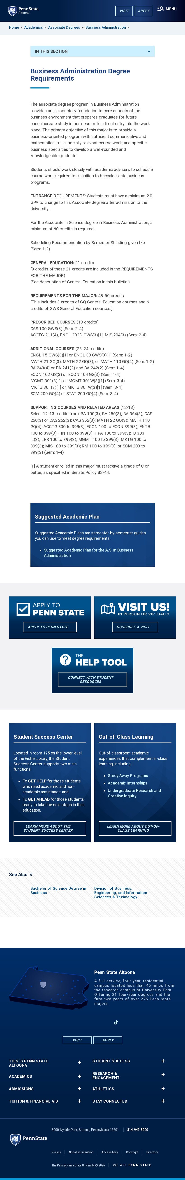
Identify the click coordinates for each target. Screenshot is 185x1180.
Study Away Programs (128, 775)
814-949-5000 (137, 1130)
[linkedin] (104, 1022)
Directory (152, 1152)
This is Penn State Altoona (28, 1063)
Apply (143, 11)
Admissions (21, 1089)
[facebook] (69, 1022)
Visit (124, 11)
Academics (33, 27)
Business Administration (106, 27)
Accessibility (110, 1152)
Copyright (132, 1152)
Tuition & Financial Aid (33, 1101)
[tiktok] (116, 1022)
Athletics (103, 1089)
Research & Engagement (106, 1075)
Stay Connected (109, 1101)
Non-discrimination (81, 1152)
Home (14, 27)
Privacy (56, 1152)
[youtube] (92, 1022)
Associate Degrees (64, 27)
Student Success (111, 1061)
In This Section (51, 51)
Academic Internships (127, 783)
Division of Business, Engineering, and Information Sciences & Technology (120, 892)
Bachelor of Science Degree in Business (58, 890)
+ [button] (79, 1062)
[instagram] (81, 1022)
